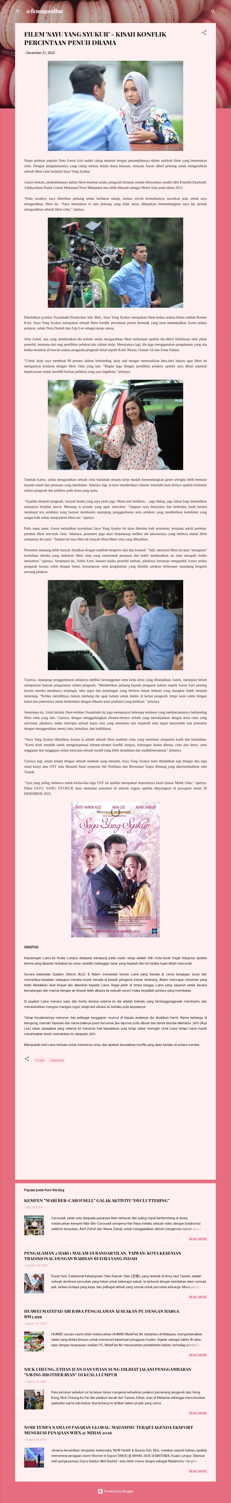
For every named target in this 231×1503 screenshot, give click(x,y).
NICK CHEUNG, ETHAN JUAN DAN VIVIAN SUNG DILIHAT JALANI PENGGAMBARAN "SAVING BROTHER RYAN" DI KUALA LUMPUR (107, 1372)
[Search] (213, 12)
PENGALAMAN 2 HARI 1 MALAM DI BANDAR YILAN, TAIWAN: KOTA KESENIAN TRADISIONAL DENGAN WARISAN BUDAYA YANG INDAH (102, 1255)
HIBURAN (57, 1061)
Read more (198, 1239)
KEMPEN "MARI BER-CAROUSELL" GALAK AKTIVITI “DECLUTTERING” (97, 1200)
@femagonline (44, 10)
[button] (204, 33)
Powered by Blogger (118, 1491)
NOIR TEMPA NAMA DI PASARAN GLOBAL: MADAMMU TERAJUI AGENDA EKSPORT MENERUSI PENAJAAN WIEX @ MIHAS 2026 (108, 1430)
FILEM (39, 1061)
